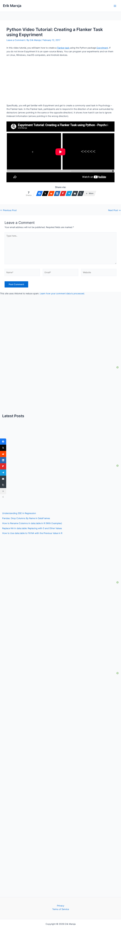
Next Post (114, 210)
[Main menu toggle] (115, 6)
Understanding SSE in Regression (19, 513)
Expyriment (102, 47)
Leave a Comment (15, 40)
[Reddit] (51, 193)
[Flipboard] (63, 193)
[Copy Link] (80, 193)
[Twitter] (45, 193)
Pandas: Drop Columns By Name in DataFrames (26, 518)
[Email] (74, 193)
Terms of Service (60, 909)
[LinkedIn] (57, 193)
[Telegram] (69, 193)
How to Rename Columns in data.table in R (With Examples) (32, 523)
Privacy (60, 905)
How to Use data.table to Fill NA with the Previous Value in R (32, 533)
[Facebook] (39, 193)
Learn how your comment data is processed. (62, 293)
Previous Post (8, 210)
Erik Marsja (12, 6)
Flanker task (63, 47)
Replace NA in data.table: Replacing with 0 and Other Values (32, 528)
